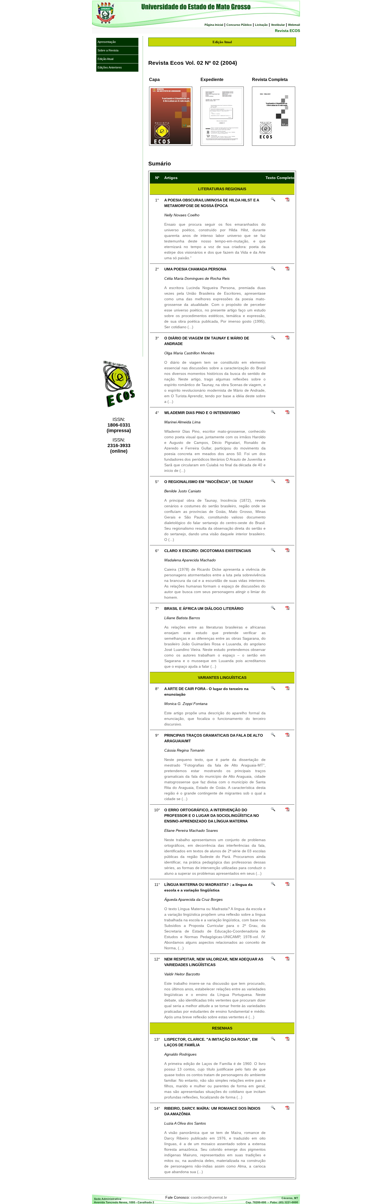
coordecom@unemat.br (209, 1197)
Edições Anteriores (110, 67)
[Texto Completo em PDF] (287, 200)
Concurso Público (239, 24)
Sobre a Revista (108, 50)
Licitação (261, 24)
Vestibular (278, 24)
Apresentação (107, 41)
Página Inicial (214, 24)
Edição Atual (105, 58)
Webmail (294, 24)
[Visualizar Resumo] (273, 200)
